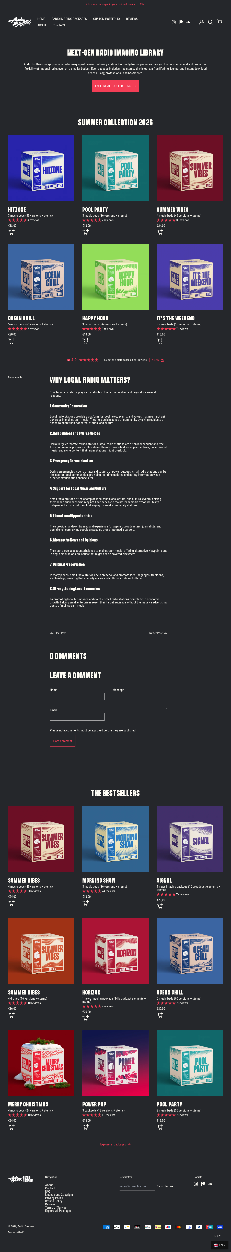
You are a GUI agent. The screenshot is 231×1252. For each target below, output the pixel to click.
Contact (50, 1188)
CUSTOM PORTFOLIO (106, 19)
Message (118, 690)
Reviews (50, 1204)
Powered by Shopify (16, 1232)
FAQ (47, 1191)
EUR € (215, 1236)
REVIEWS (132, 19)
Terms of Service (55, 1207)
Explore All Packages (58, 1211)
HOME (41, 19)
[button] (210, 22)
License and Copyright (59, 1195)
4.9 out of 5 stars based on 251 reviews (125, 360)
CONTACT (59, 25)
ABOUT (41, 25)
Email (53, 710)
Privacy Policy (54, 1198)
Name (53, 690)
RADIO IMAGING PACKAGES (69, 19)
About (49, 1185)
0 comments (15, 377)
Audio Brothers (26, 1226)
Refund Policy (53, 1201)
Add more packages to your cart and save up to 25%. (115, 4)
